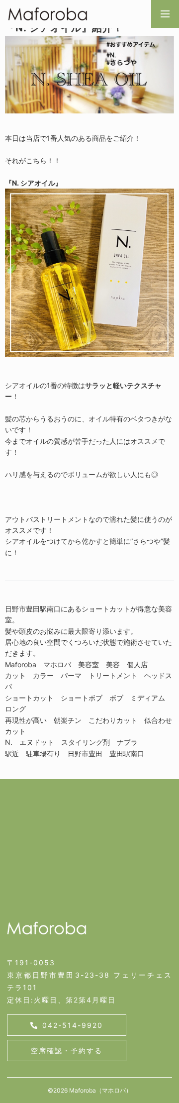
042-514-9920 (72, 1025)
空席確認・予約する (66, 1050)
